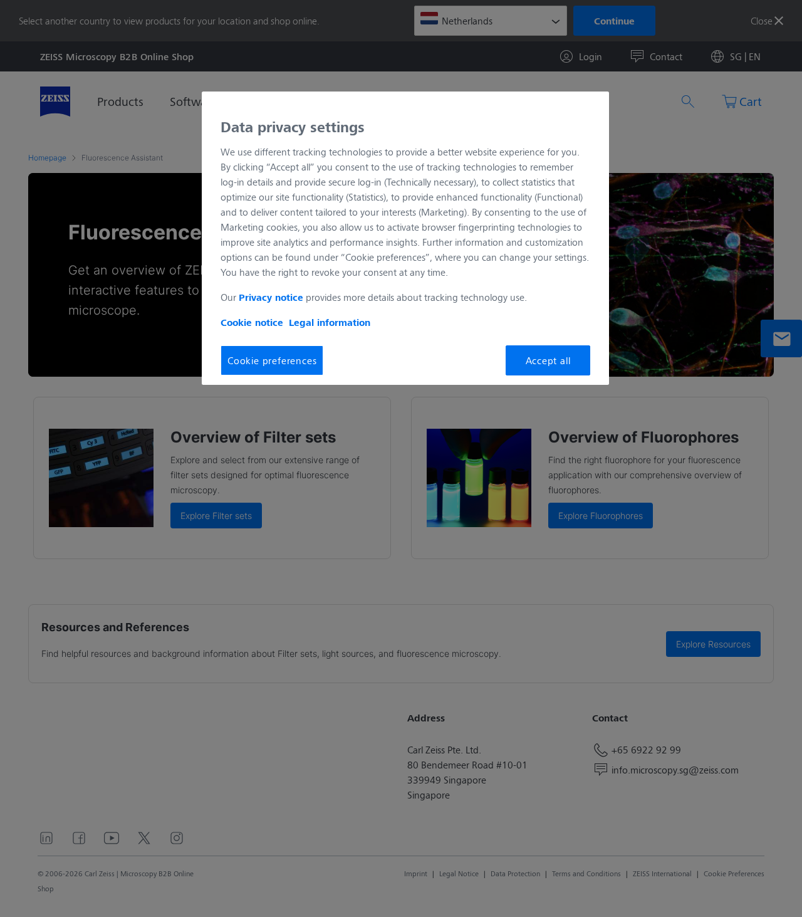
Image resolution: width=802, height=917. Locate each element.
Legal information (329, 322)
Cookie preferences (271, 360)
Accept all (548, 360)
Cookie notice (252, 322)
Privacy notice (271, 297)
